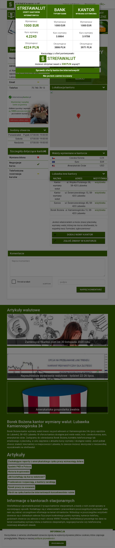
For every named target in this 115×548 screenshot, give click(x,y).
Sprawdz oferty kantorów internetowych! (57, 70)
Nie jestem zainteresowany (57, 76)
